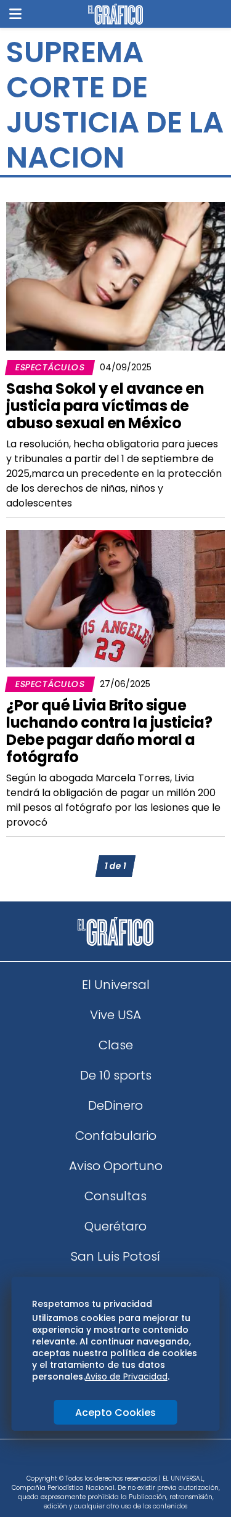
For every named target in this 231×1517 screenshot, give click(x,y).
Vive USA (115, 1014)
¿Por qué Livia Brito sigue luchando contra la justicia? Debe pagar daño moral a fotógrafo (109, 731)
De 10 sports (116, 1075)
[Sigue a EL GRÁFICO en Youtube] (128, 1460)
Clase (116, 1045)
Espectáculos (50, 367)
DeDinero (115, 1105)
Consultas (115, 1196)
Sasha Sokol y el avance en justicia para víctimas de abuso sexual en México (105, 405)
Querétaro (115, 1226)
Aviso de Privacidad (126, 1376)
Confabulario (115, 1135)
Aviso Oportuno (116, 1165)
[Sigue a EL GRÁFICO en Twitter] (111, 1460)
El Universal (116, 984)
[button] (15, 14)
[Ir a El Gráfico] (115, 14)
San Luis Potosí (115, 1256)
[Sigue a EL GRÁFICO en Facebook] (103, 1460)
